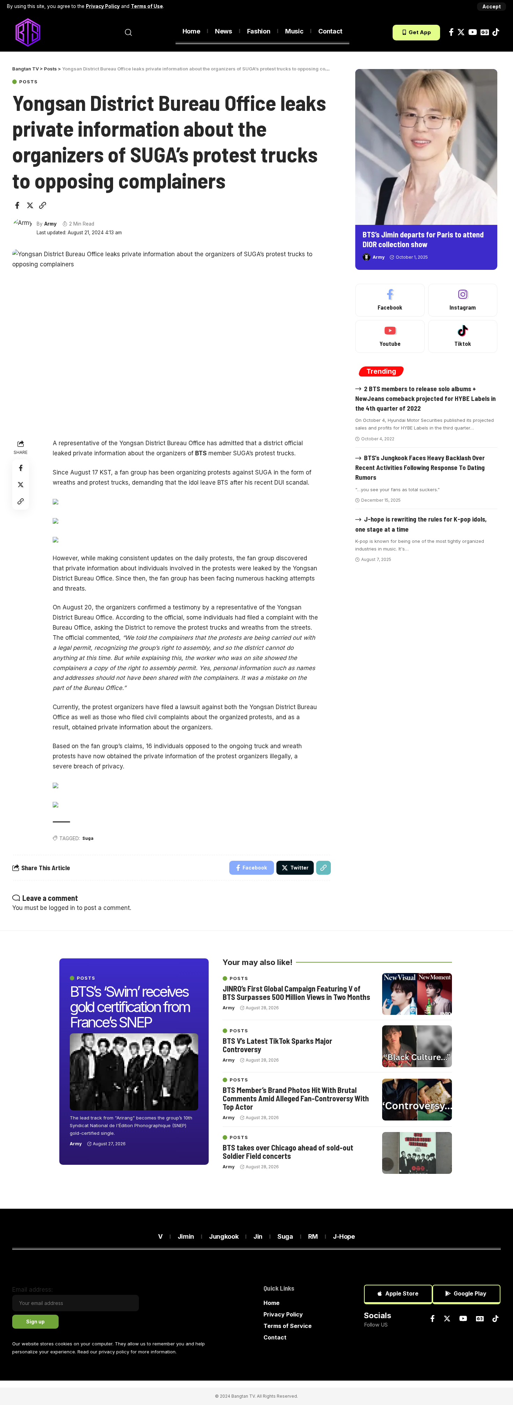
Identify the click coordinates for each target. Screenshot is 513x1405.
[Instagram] (462, 300)
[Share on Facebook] (17, 205)
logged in (62, 907)
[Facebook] (451, 32)
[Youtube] (389, 336)
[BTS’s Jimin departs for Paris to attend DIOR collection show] (426, 147)
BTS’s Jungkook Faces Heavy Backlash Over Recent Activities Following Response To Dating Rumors (420, 467)
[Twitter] (461, 32)
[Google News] (485, 32)
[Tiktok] (496, 32)
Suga (88, 838)
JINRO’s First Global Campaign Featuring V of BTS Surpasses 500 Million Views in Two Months (296, 992)
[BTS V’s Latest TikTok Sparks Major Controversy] (417, 1046)
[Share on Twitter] (30, 205)
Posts (28, 81)
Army (50, 224)
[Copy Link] (42, 205)
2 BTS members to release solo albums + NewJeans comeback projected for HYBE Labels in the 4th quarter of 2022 (425, 398)
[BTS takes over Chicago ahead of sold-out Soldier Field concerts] (417, 1153)
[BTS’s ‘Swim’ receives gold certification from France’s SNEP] (134, 1071)
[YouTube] (473, 32)
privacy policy (114, 1351)
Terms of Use (147, 6)
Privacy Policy (103, 6)
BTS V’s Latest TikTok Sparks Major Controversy (277, 1045)
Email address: (32, 1289)
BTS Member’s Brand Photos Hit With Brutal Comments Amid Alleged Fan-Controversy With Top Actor (296, 1098)
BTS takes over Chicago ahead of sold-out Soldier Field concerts (288, 1151)
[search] (128, 32)
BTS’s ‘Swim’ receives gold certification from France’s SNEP (129, 1006)
